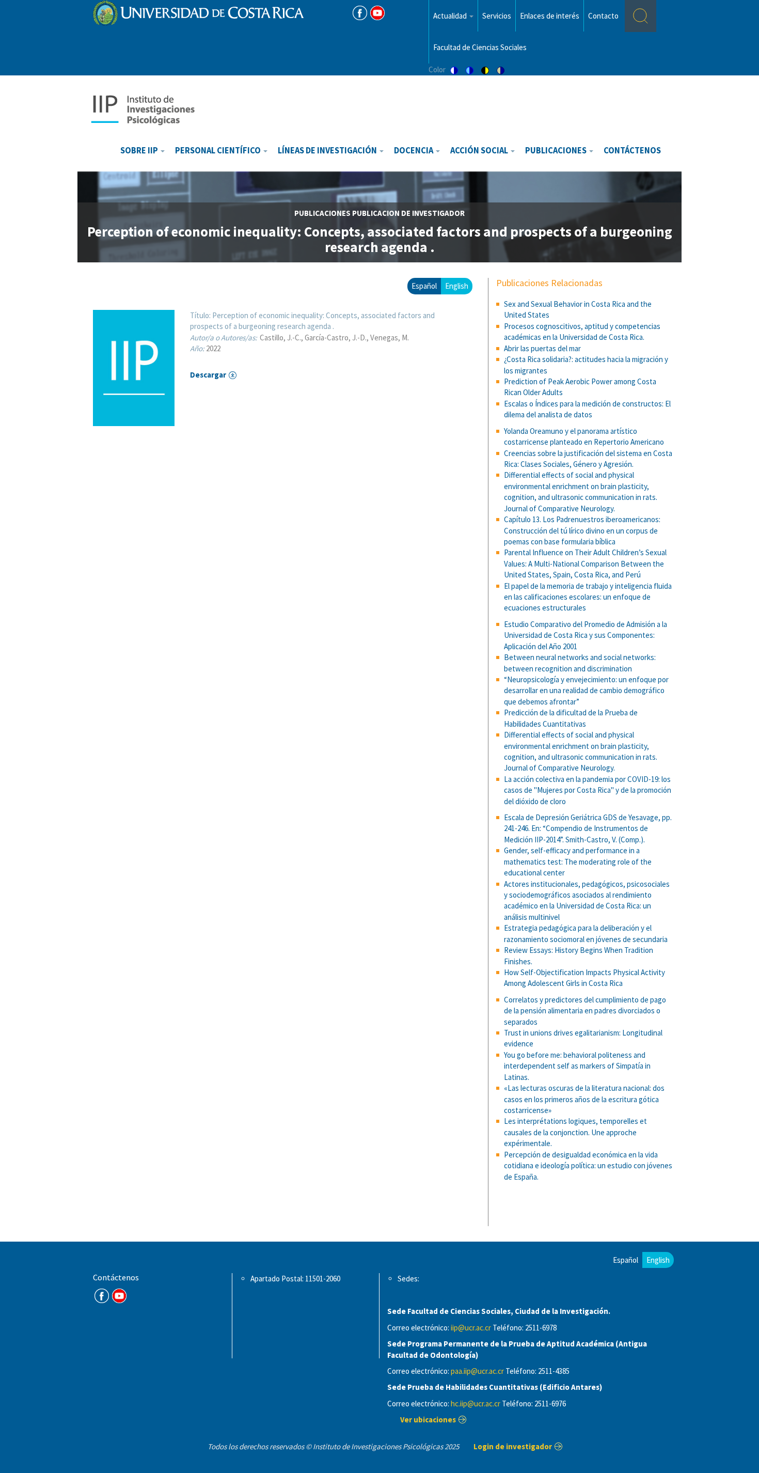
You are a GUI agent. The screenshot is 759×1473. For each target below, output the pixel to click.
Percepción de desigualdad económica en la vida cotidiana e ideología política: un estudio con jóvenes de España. (588, 1166)
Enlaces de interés (549, 16)
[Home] (142, 109)
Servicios (496, 16)
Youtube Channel (119, 1296)
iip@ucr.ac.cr (471, 1328)
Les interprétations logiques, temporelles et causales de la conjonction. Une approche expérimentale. (575, 1132)
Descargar (208, 375)
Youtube (377, 13)
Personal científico (218, 150)
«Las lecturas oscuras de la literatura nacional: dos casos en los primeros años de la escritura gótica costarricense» (584, 1099)
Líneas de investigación (328, 150)
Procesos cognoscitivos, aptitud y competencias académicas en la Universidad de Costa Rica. (582, 331)
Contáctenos (632, 150)
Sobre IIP (140, 150)
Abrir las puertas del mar (542, 348)
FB (360, 13)
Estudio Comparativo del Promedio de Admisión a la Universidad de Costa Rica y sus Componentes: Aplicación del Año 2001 (585, 635)
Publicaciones (556, 150)
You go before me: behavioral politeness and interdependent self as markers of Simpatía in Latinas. (577, 1066)
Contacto (603, 16)
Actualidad (450, 16)
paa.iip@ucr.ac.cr (477, 1371)
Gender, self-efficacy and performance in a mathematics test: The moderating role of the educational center (578, 861)
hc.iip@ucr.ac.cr (475, 1403)
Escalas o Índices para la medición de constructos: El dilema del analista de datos (587, 409)
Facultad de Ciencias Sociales (480, 47)
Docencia (414, 150)
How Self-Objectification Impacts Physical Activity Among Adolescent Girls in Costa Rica (584, 977)
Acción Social (480, 150)
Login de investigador (512, 1446)
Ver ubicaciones (428, 1419)
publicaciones (322, 213)
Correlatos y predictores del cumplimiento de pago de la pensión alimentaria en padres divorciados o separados (585, 1011)
